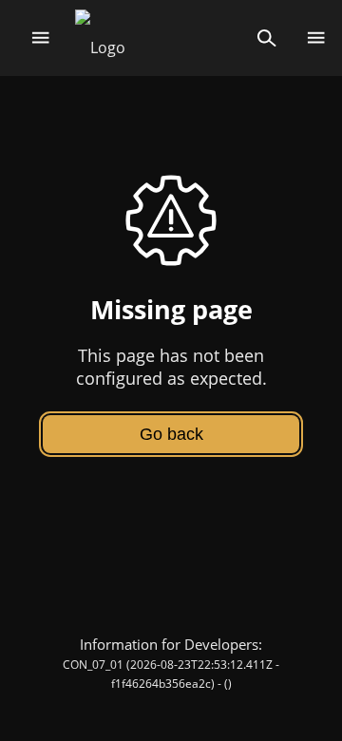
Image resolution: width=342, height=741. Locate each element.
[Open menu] (40, 38)
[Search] (266, 38)
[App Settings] (315, 38)
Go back (171, 434)
